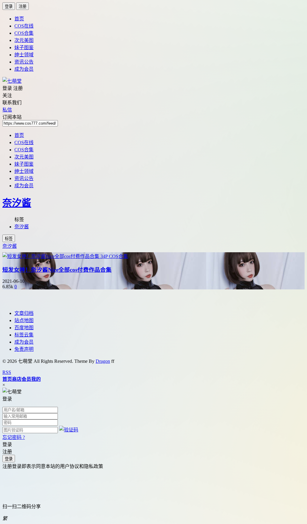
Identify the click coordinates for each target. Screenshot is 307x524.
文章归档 (24, 313)
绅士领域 (24, 54)
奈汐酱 (16, 202)
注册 (22, 6)
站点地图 (24, 320)
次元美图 (24, 40)
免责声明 (24, 349)
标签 (9, 238)
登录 (9, 6)
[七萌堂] (12, 81)
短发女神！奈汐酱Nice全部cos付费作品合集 (57, 270)
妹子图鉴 (24, 47)
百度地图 (24, 327)
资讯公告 (24, 61)
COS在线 (24, 25)
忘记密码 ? (13, 437)
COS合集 (24, 33)
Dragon (103, 361)
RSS (6, 372)
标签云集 (24, 334)
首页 (19, 18)
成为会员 (24, 69)
